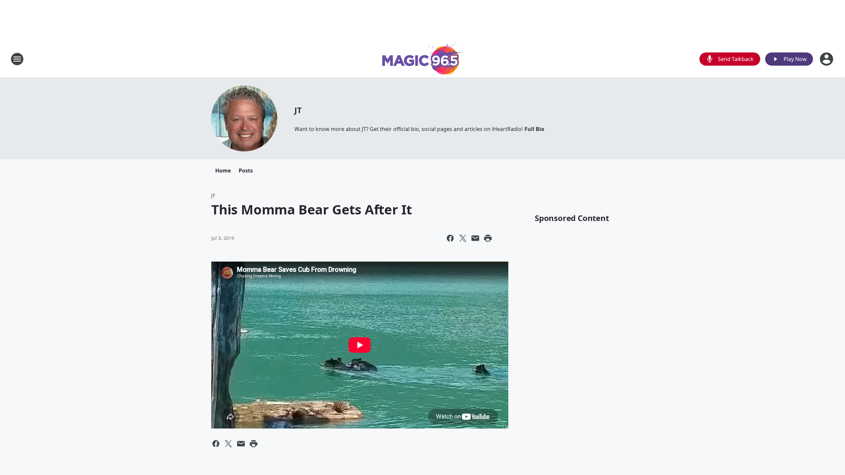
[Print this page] (487, 238)
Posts (246, 170)
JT (298, 110)
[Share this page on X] (462, 238)
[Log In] (827, 59)
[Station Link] (422, 59)
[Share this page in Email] (475, 238)
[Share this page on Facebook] (450, 238)
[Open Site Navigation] (17, 59)
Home (223, 170)
